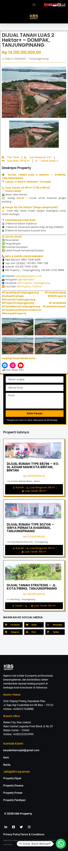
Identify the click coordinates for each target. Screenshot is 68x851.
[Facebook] (5, 365)
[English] (50, 4)
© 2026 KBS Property (18, 814)
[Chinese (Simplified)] (46, 4)
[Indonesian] (55, 4)
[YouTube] (21, 365)
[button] (34, 4)
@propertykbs (26, 279)
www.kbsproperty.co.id (28, 276)
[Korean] (59, 4)
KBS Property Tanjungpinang (34, 283)
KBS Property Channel (29, 286)
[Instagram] (13, 365)
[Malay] (63, 4)
